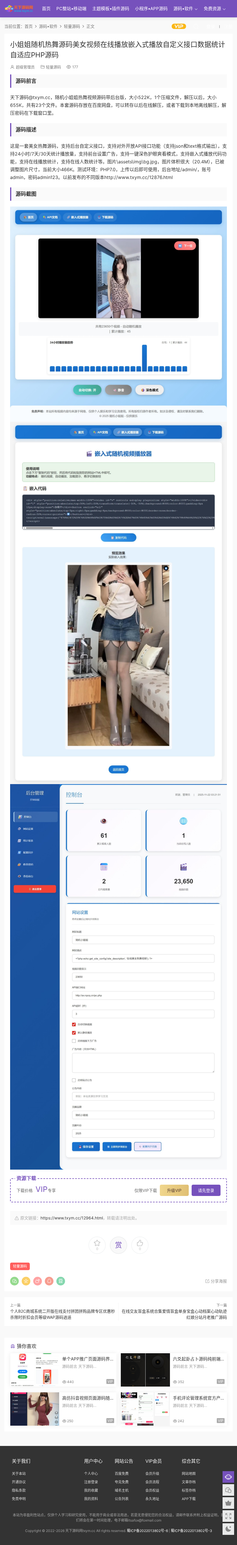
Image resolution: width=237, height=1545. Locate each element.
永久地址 (152, 1499)
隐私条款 (19, 1490)
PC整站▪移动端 (71, 8)
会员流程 (152, 1482)
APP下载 (189, 1499)
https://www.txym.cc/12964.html (71, 1217)
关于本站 (19, 1473)
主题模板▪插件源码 (110, 8)
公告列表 (122, 1499)
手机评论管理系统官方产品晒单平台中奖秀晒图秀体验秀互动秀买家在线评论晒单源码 (197, 1398)
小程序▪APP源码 (151, 8)
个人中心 (91, 1473)
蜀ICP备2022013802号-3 (191, 1530)
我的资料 (91, 1499)
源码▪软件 (183, 8)
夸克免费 (122, 1482)
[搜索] (196, 26)
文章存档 (189, 1482)
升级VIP (174, 1190)
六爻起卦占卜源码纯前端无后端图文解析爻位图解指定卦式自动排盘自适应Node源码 (198, 1359)
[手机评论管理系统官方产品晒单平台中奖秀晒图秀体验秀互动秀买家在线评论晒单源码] (145, 1409)
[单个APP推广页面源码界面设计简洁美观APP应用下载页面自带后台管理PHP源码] (34, 1370)
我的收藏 (91, 1490)
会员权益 (152, 1490)
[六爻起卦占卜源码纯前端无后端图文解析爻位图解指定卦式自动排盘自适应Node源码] (145, 1370)
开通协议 (19, 1482)
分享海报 (218, 1281)
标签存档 (189, 1490)
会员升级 (152, 1473)
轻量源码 (53, 67)
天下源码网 (18, 8)
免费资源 (212, 8)
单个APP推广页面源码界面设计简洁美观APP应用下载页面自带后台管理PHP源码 (87, 1359)
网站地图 (189, 1473)
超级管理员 (25, 67)
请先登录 (206, 1190)
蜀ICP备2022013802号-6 (147, 1530)
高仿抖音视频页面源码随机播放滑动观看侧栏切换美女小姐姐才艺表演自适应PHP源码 (86, 1398)
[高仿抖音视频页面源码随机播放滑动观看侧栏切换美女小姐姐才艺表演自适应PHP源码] (34, 1409)
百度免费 (122, 1473)
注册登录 (91, 1482)
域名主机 (122, 1490)
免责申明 (19, 1499)
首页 (46, 8)
